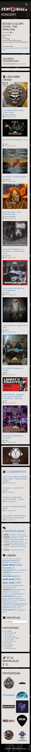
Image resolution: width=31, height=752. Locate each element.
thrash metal (9, 610)
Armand (7, 293)
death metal (12, 579)
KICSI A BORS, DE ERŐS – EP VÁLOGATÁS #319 (14, 289)
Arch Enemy (18, 558)
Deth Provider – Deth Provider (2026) (12, 213)
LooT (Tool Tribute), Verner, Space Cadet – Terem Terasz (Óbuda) (15, 479)
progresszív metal (21, 604)
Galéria (6, 643)
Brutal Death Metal (21, 570)
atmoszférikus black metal (11, 560)
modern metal (15, 600)
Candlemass (8, 572)
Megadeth (11, 598)
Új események (16, 471)
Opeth (16, 602)
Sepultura (14, 606)
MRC (6, 373)
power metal (8, 604)
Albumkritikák (8, 633)
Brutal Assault (9, 570)
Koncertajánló (8, 648)
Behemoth (16, 562)
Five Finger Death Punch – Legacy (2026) (14, 111)
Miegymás (7, 640)
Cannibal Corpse (18, 572)
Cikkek (5, 631)
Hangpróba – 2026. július (18, 550)
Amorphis (5, 558)
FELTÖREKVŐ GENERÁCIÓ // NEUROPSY (13, 437)
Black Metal (12, 564)
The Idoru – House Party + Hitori (14, 489)
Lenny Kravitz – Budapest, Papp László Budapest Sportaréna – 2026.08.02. (14, 396)
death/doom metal (11, 576)
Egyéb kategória (8, 641)
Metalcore (19, 598)
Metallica (7, 600)
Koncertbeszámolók (10, 638)
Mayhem (5, 598)
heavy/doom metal (7, 593)
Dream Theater (7, 585)
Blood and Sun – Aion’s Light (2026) (15, 326)
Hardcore (7, 592)
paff (6, 401)
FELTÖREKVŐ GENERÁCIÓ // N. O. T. (15, 140)
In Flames (20, 596)
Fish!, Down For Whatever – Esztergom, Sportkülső (14, 517)
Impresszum (23, 748)
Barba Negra (7, 562)
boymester (8, 179)
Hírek (5, 647)
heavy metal (9, 596)
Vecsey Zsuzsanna (10, 115)
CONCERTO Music (7, 574)
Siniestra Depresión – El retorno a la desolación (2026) (14, 251)
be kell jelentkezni (21, 64)
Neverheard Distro (8, 602)
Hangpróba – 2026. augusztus (18, 534)
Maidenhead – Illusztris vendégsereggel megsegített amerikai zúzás (16, 538)
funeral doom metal (10, 587)
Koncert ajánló (8, 636)
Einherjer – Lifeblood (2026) (15, 177)
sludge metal (8, 607)
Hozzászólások (14, 531)
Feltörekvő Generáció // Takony (13, 369)
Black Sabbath (9, 568)
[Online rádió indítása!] (15, 455)
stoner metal (17, 607)
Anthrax (11, 558)
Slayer (21, 606)
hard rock (15, 592)
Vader (5, 612)
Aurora (7, 330)
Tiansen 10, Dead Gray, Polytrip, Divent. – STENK (13, 498)
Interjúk (7, 634)
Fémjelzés (9, 589)
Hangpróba (7, 645)
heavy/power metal (18, 593)
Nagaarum (7, 541)
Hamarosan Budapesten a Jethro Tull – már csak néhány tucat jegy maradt (15, 546)
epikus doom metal (18, 585)
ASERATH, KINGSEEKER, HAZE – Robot (15, 507)
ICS (13, 32)
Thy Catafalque (21, 610)
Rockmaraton (7, 606)
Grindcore (20, 590)
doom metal (12, 582)
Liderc (6, 144)
